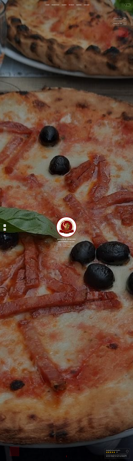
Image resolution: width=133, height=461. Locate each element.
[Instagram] (5, 229)
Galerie (64, 4)
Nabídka (79, 4)
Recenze (71, 4)
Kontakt (87, 4)
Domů (47, 4)
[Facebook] (5, 225)
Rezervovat (55, 4)
